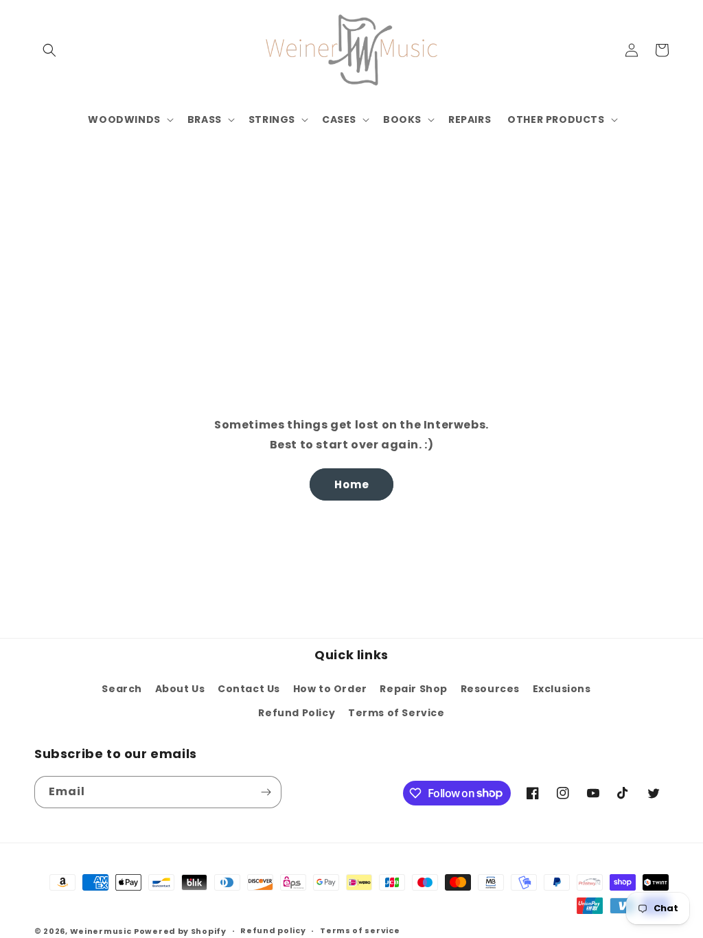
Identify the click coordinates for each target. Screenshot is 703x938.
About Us (180, 689)
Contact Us (249, 689)
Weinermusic (101, 931)
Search (122, 689)
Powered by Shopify (180, 931)
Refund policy (273, 930)
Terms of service (360, 930)
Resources (490, 689)
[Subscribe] (266, 792)
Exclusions (562, 689)
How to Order (330, 689)
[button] (49, 50)
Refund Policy (296, 713)
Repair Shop (414, 689)
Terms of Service (396, 713)
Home (351, 484)
